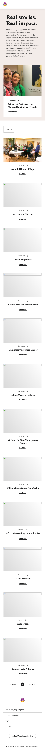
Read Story (12, 111)
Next (31, 684)
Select (7, 129)
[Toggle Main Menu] (41, 4)
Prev (14, 684)
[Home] (5, 6)
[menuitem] (22, 710)
